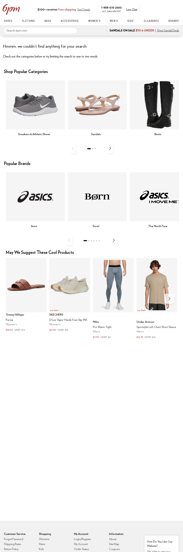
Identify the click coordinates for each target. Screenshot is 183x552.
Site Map (114, 544)
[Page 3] (95, 148)
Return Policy (11, 549)
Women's (94, 20)
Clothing (28, 20)
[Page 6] (99, 240)
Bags (47, 20)
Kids (41, 549)
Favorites (169, 9)
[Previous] (73, 148)
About (112, 539)
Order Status (81, 549)
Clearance (151, 20)
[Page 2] (92, 148)
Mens (42, 544)
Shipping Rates (12, 544)
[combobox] (40, 30)
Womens (44, 539)
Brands (174, 20)
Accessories (70, 20)
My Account (154, 9)
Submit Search (73, 30)
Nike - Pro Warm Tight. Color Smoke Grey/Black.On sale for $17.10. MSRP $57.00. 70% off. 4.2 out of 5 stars (113, 299)
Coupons (114, 549)
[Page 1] (89, 148)
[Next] (110, 148)
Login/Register (82, 539)
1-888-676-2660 (111, 7)
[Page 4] (94, 240)
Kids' (131, 20)
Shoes (8, 20)
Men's (114, 20)
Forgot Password (13, 539)
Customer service (162, 9)
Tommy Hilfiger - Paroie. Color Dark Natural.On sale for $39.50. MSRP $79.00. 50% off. (26, 295)
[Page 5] (96, 240)
